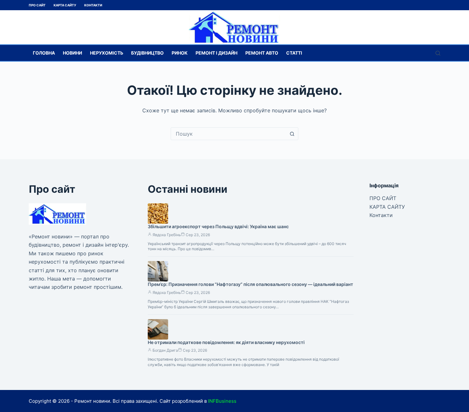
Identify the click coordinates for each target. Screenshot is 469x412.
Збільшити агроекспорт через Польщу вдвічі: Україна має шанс (218, 226)
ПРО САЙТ (37, 5)
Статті (294, 53)
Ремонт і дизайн (216, 53)
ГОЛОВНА (44, 53)
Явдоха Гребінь (167, 234)
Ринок (180, 53)
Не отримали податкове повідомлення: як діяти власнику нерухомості (226, 342)
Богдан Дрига (165, 350)
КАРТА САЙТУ (65, 5)
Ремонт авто (261, 53)
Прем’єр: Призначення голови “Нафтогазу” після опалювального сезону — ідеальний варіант (250, 284)
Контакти (93, 5)
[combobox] (228, 133)
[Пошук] (437, 53)
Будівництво (147, 53)
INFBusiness (222, 401)
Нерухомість (106, 53)
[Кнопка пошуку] (292, 134)
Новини (72, 53)
